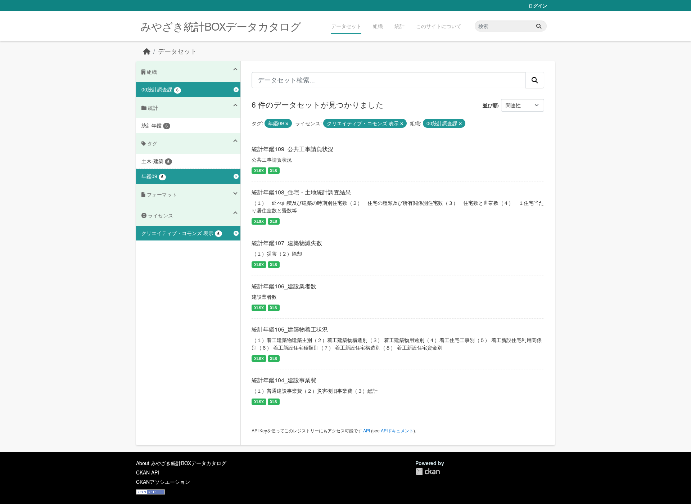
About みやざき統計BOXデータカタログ (181, 463)
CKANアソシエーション (163, 481)
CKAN (427, 471)
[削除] (286, 123)
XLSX (259, 170)
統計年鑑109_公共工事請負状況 (293, 149)
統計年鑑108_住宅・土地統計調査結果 (301, 192)
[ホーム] (146, 50)
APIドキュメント (397, 430)
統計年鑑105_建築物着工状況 (290, 329)
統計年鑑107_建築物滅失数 (287, 243)
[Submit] (539, 26)
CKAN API (147, 472)
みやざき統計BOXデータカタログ (220, 26)
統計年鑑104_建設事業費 (284, 380)
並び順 (490, 105)
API (366, 430)
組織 (378, 26)
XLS (273, 170)
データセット (346, 26)
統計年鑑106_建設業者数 (284, 286)
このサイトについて (438, 26)
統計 (399, 26)
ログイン (537, 5)
